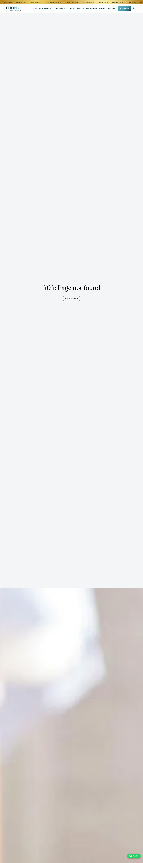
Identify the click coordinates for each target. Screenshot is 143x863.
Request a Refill (91, 9)
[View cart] (134, 9)
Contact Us (111, 9)
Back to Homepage (71, 298)
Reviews (102, 9)
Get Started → (103, 2)
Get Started (124, 9)
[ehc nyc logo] (14, 8)
